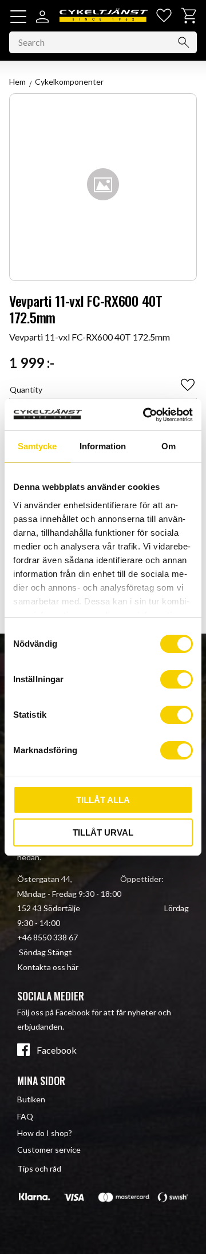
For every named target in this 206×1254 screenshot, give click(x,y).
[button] (18, 16)
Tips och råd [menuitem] (39, 1168)
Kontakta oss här (47, 967)
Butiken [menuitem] (31, 1099)
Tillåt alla (103, 800)
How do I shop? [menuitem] (44, 1133)
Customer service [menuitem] (49, 1149)
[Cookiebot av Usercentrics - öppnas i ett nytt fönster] (145, 415)
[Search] (184, 42)
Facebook (57, 1050)
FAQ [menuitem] (25, 1116)
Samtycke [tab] (37, 446)
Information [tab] (103, 446)
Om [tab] (168, 446)
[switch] (176, 679)
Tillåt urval (103, 832)
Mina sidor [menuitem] (41, 1080)
